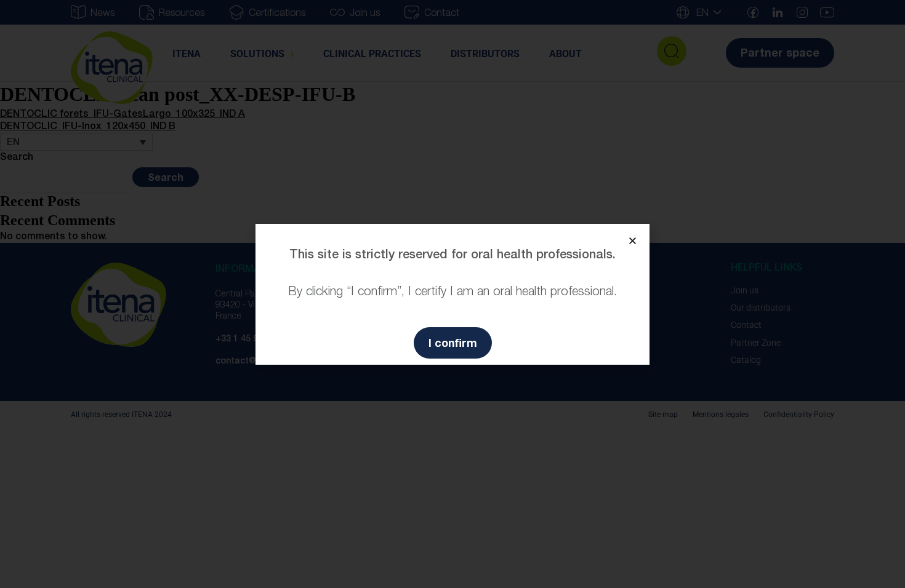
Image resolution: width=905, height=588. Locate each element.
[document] (452, 294)
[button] (632, 240)
